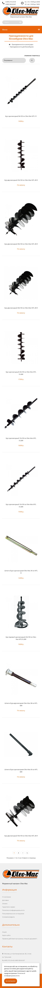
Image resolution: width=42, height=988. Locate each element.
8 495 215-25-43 (11, 2)
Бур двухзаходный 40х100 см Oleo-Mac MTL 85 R (21, 308)
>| (27, 853)
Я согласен (10, 981)
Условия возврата (8, 917)
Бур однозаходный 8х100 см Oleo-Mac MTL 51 (21, 116)
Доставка (5, 900)
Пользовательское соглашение (13, 914)
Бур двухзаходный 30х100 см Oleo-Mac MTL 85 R (21, 244)
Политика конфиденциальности (13, 910)
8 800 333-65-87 (11, 4)
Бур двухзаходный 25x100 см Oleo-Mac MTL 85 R (21, 180)
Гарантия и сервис (8, 907)
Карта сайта (6, 935)
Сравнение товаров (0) (32, 55)
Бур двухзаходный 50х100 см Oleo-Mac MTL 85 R (21, 836)
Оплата (4, 904)
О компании (6, 897)
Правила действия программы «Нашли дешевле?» (19, 939)
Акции (4, 932)
